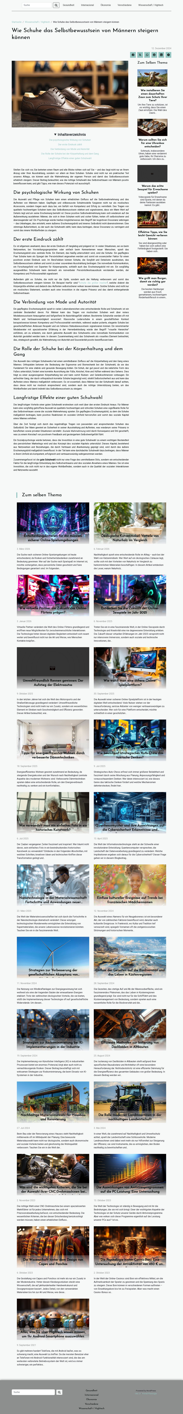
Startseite (17, 22)
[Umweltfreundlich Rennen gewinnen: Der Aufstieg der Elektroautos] (53, 667)
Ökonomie (106, 5)
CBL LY (138, 1394)
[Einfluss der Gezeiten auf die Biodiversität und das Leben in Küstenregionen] (130, 957)
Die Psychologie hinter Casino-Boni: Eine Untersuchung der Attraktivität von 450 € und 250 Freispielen (130, 1264)
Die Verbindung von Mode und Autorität (69, 149)
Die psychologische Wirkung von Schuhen (70, 140)
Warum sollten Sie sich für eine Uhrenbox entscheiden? (153, 143)
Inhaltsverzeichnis (72, 135)
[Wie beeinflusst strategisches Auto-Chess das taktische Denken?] (130, 740)
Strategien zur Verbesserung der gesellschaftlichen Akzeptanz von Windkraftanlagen (53, 975)
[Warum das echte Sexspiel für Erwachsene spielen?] (152, 173)
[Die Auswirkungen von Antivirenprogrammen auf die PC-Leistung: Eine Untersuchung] (130, 1174)
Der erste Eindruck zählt (70, 144)
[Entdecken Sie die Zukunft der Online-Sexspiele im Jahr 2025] (130, 595)
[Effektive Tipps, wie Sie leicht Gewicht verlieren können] (152, 219)
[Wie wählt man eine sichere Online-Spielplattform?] (130, 667)
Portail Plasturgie (149, 1394)
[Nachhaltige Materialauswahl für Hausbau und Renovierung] (53, 1102)
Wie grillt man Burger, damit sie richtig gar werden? (153, 281)
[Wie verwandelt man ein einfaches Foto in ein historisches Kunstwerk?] (53, 812)
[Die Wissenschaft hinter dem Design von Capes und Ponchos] (53, 1246)
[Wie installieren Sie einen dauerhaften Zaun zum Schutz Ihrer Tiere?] (152, 78)
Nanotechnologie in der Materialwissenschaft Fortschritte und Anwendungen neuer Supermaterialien (53, 902)
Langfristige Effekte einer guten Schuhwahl (70, 158)
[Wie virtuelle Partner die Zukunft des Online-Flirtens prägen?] (53, 595)
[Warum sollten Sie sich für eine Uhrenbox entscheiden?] (152, 127)
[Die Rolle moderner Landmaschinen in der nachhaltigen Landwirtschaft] (130, 1102)
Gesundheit (68, 5)
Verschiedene (125, 5)
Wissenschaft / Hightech (150, 5)
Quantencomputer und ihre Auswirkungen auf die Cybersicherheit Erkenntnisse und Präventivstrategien (130, 830)
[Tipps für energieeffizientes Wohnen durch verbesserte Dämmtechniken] (53, 740)
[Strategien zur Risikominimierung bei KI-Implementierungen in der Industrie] (53, 1029)
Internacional (87, 5)
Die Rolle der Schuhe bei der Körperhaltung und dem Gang (70, 153)
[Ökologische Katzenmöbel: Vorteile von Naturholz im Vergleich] (130, 523)
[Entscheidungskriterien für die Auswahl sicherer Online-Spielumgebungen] (53, 523)
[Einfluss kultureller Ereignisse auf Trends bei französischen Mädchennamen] (130, 885)
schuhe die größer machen (93, 282)
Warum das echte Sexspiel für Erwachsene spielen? (152, 189)
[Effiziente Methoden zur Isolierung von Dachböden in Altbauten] (130, 1029)
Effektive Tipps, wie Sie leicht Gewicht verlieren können (152, 235)
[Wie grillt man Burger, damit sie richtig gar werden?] (152, 265)
